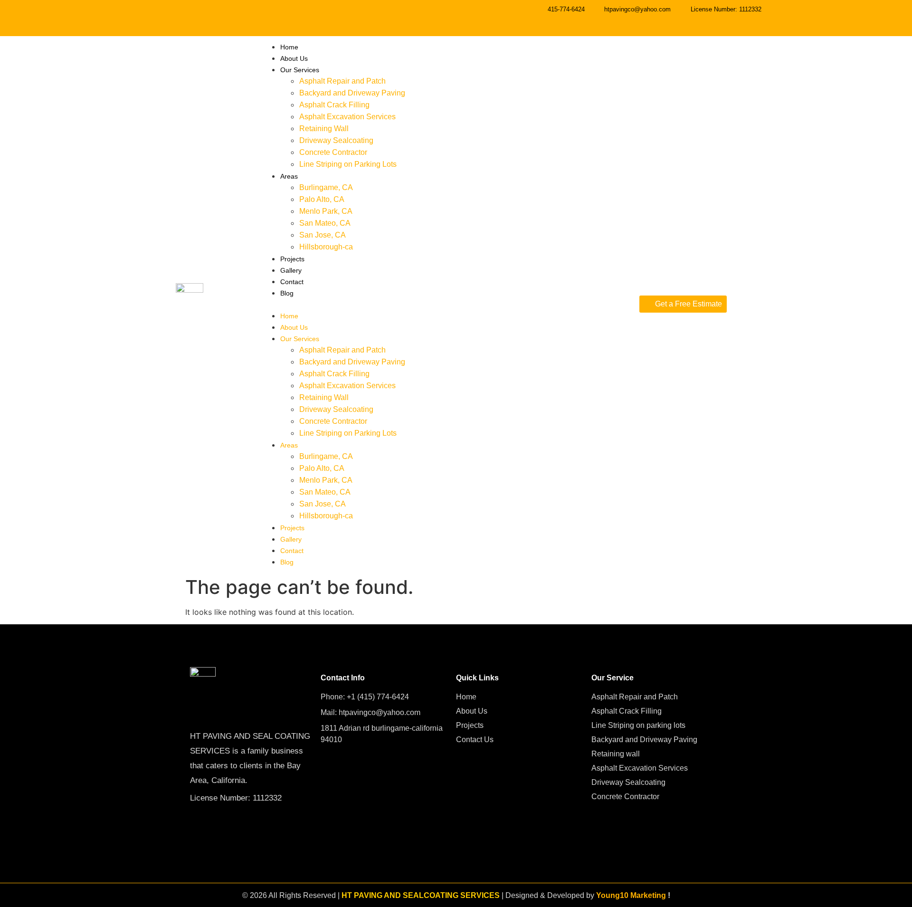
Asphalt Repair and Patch (342, 81)
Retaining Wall (324, 128)
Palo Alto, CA (321, 199)
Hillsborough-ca (326, 247)
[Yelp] (878, 17)
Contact (292, 282)
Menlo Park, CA (325, 211)
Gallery (291, 270)
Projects (292, 259)
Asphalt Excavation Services (347, 117)
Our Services (299, 70)
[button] (445, 304)
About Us (294, 58)
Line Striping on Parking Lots (348, 164)
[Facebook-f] (783, 17)
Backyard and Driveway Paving (352, 93)
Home (289, 47)
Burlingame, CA (326, 187)
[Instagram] (846, 17)
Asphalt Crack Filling (334, 105)
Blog (287, 293)
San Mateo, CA (325, 223)
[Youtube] (814, 17)
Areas (289, 176)
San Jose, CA (322, 235)
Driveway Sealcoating (336, 140)
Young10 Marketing (631, 895)
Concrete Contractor (333, 152)
